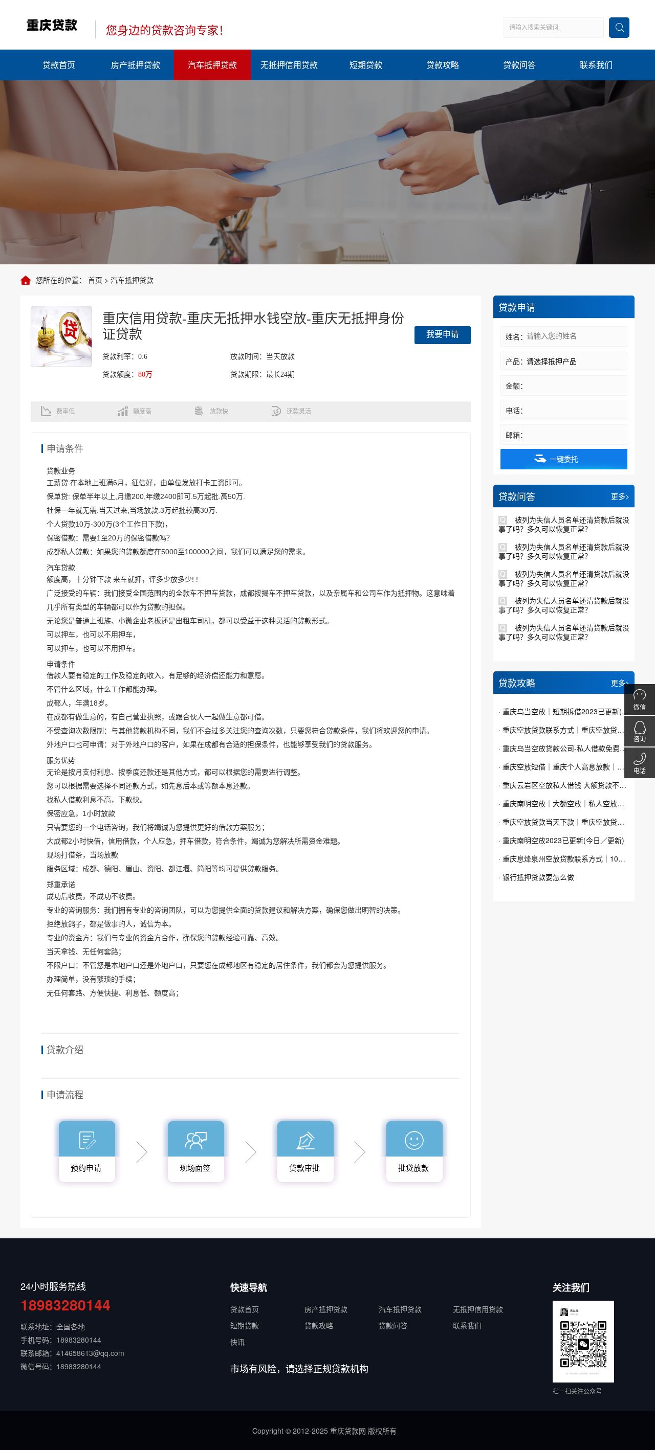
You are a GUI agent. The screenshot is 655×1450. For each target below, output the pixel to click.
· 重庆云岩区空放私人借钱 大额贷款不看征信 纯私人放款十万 (563, 785)
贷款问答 (519, 65)
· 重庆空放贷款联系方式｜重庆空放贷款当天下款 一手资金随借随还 (563, 729)
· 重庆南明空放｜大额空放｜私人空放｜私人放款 (563, 803)
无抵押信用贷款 (289, 65)
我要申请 (442, 334)
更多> (620, 496)
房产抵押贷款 (135, 65)
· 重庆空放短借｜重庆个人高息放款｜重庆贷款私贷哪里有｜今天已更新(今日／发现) (563, 766)
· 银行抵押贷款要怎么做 (536, 877)
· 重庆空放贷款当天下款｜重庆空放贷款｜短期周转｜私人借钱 (563, 822)
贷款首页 (58, 65)
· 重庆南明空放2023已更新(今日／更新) (561, 840)
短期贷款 (366, 65)
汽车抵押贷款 (212, 65)
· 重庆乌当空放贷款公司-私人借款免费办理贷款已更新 (563, 748)
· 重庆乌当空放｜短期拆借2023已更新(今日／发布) (563, 711)
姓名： (516, 336)
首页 (95, 280)
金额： (516, 385)
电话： (516, 410)
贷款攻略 (442, 65)
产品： (516, 361)
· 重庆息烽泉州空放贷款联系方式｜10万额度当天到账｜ (563, 858)
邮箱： (516, 434)
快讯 (237, 1341)
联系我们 (596, 65)
